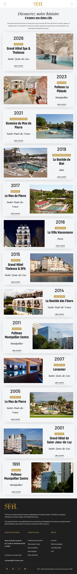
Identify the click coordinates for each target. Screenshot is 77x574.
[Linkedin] (7, 569)
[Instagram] (19, 569)
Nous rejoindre (33, 555)
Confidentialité (56, 548)
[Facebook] (13, 569)
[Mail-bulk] (25, 569)
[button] (5, 4)
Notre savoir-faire (34, 544)
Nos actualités (33, 548)
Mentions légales (56, 544)
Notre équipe (32, 551)
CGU (52, 551)
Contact (53, 540)
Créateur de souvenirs (35, 540)
